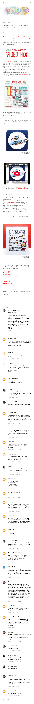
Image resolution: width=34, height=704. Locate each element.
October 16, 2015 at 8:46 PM (14, 437)
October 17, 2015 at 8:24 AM (14, 612)
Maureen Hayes (12, 582)
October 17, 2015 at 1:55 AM (14, 562)
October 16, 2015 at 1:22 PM (14, 358)
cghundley (11, 478)
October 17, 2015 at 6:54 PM (14, 650)
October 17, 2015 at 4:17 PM (14, 627)
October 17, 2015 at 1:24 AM (14, 548)
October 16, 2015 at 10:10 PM (14, 474)
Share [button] (4, 302)
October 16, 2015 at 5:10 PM (14, 384)
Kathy (9, 389)
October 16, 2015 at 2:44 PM (14, 374)
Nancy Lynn (11, 502)
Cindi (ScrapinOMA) (13, 402)
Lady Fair (10, 566)
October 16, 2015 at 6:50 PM (14, 423)
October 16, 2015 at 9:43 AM (14, 334)
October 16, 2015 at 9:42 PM (14, 461)
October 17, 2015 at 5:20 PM (14, 641)
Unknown (10, 412)
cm (8, 363)
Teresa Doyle (11, 378)
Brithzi (9, 441)
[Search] (30, 2)
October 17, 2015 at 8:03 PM (14, 661)
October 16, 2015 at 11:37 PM (14, 511)
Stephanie (10, 338)
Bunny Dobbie (12, 540)
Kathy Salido (11, 655)
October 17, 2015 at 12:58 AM (14, 535)
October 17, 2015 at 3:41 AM (14, 577)
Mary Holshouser (12, 553)
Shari (9, 632)
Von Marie (10, 666)
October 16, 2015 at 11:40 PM (14, 525)
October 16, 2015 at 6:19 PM (14, 408)
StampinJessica (12, 310)
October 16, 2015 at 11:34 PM (14, 497)
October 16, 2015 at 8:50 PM (14, 449)
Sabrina (10, 529)
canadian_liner (12, 675)
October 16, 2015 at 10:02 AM (14, 347)
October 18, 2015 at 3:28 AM (14, 686)
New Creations (12, 617)
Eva (9, 466)
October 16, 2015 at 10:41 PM (14, 488)
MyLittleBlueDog (13, 492)
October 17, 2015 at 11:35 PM (14, 671)
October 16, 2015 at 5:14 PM (14, 397)
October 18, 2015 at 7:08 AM (14, 695)
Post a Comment (7, 699)
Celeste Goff (11, 646)
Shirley (9, 352)
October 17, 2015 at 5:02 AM (14, 601)
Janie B (10, 606)
